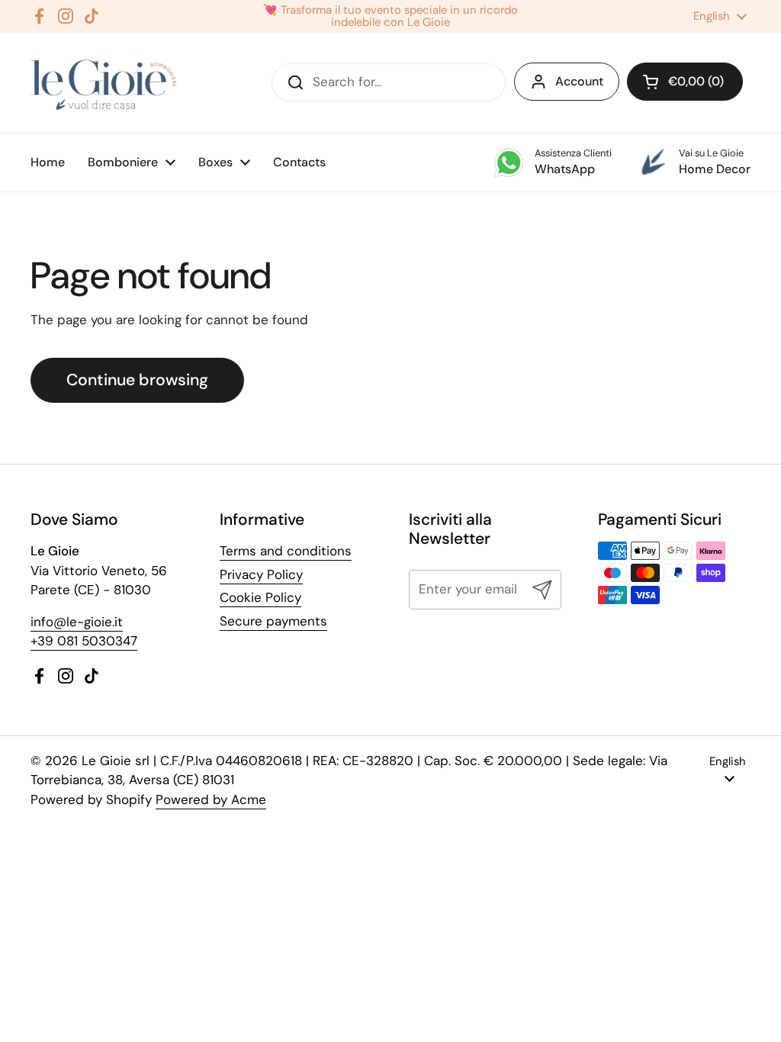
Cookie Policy (260, 597)
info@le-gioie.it (77, 621)
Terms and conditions (286, 550)
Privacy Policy (261, 574)
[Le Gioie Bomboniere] (105, 83)
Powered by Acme (211, 799)
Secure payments (273, 621)
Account (579, 81)
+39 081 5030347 (84, 640)
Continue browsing (137, 380)
